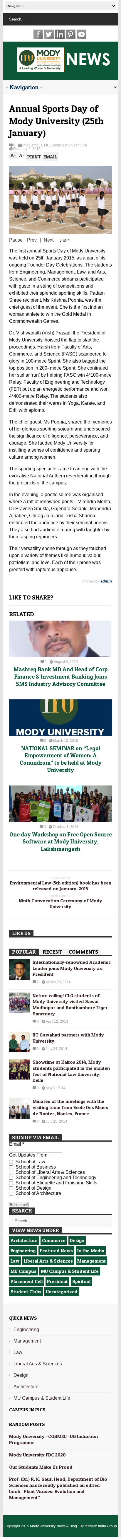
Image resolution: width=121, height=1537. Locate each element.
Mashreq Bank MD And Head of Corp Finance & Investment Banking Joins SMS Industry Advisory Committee (60, 676)
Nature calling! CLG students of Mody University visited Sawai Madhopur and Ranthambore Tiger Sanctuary (70, 1005)
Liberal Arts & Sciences (48, 1261)
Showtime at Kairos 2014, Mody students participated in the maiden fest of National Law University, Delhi (71, 1071)
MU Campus (32, 145)
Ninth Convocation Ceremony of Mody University (60, 903)
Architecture (24, 1240)
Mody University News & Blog (54, 1526)
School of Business (35, 1166)
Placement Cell (27, 1281)
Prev (32, 240)
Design (77, 1240)
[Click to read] (60, 639)
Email (16, 1144)
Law (15, 1261)
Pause (16, 240)
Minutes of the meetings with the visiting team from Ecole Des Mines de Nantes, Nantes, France (70, 1107)
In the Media (90, 1250)
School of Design (32, 1188)
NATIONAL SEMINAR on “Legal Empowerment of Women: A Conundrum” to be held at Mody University (61, 759)
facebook (38, 34)
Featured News (56, 1250)
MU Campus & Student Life (65, 145)
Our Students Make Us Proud (41, 1467)
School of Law (29, 1161)
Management (91, 1261)
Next (48, 240)
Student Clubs (26, 1292)
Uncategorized (62, 1292)
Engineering (23, 1250)
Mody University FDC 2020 (37, 1455)
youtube (81, 34)
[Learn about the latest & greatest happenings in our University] (63, 69)
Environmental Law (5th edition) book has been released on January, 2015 (60, 886)
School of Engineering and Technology (55, 1177)
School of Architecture (37, 1193)
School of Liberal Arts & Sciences (49, 1172)
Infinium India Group (101, 1526)
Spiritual (81, 1281)
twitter (49, 34)
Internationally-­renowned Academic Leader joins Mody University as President (72, 968)
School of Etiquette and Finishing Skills (55, 1182)
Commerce (53, 1240)
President (57, 1281)
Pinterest (70, 34)
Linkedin (60, 34)
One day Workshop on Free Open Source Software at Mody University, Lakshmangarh (60, 841)
